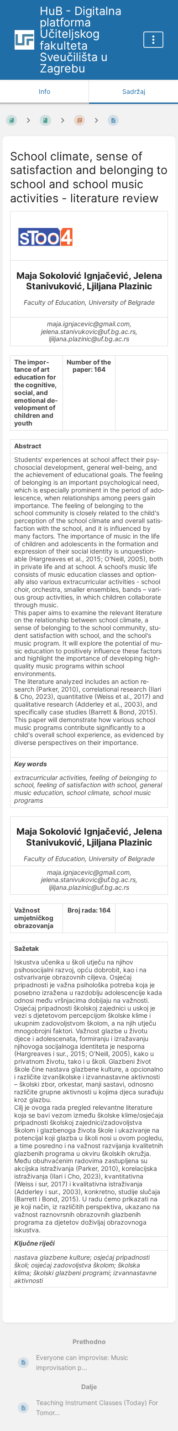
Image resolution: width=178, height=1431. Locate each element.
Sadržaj (133, 91)
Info (44, 91)
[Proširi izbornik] (153, 39)
